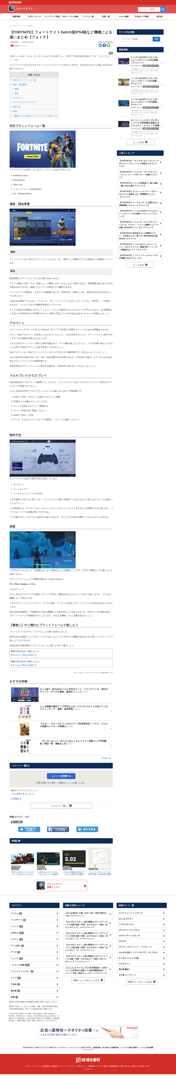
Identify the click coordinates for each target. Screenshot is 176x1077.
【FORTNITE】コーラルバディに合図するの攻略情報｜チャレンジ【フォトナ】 (138, 203)
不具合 (15, 984)
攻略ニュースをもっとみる (86, 980)
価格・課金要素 (20, 84)
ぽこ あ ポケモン (126, 919)
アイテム (16, 913)
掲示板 (159, 16)
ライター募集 (102, 1066)
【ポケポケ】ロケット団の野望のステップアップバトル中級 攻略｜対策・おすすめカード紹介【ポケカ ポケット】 (86, 936)
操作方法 (17, 107)
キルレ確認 (124, 16)
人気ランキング (34, 16)
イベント (16, 926)
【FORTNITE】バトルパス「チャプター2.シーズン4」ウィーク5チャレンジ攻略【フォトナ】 (138, 174)
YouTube (140, 1066)
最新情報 (16, 16)
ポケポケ (123, 941)
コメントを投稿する (61, 776)
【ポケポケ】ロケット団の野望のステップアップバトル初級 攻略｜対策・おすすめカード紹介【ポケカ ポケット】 (86, 924)
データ (15, 952)
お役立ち (17, 933)
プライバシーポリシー (67, 1066)
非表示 (36, 75)
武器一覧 (106, 16)
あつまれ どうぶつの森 (129, 958)
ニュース (16, 958)
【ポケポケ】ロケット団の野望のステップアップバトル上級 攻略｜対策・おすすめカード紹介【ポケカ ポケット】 (86, 947)
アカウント (18, 98)
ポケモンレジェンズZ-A (129, 930)
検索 (163, 9)
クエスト (16, 939)
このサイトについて (32, 1066)
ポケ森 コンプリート (128, 975)
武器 (14, 997)
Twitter (133, 1066)
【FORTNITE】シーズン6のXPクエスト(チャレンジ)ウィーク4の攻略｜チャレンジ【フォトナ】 (138, 213)
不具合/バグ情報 (142, 16)
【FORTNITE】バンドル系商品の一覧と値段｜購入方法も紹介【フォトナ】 (138, 184)
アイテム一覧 (88, 16)
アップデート (18, 920)
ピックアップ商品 (52, 16)
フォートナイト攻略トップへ (54, 885)
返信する (17, 799)
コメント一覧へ (59, 805)
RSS (147, 1066)
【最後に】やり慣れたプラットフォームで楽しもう (35, 116)
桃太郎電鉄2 (124, 969)
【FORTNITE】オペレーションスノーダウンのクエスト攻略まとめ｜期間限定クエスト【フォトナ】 (138, 194)
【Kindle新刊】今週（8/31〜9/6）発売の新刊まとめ (86, 914)
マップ (15, 978)
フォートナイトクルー (22, 971)
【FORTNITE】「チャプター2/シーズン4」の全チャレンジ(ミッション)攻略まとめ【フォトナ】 (139, 163)
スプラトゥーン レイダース (130, 913)
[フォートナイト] (49, 12)
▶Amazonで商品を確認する (24, 655)
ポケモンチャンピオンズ (129, 935)
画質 (15, 111)
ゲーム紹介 (17, 822)
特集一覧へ (108, 758)
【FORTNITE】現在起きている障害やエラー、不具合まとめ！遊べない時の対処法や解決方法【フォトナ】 (138, 236)
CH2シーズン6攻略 (70, 16)
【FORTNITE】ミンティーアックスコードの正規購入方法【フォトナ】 (138, 256)
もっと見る (138, 142)
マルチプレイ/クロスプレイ (25, 102)
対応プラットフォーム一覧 (24, 80)
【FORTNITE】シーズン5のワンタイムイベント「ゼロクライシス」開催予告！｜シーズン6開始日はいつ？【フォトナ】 (138, 247)
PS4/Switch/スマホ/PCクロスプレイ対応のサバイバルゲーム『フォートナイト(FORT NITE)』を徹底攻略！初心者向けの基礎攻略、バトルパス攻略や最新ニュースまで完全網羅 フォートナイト (88, 1048)
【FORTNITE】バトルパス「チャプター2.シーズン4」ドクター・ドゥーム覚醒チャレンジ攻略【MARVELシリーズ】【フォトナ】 (139, 225)
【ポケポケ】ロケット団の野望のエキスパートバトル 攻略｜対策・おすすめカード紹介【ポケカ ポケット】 (86, 959)
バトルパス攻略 (20, 965)
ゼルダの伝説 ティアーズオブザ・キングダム (138, 952)
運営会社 (92, 1066)
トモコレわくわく (126, 924)
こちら (68, 783)
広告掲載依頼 (113, 1066)
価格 (16, 89)
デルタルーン (124, 964)
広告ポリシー (82, 1066)
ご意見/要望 (45, 1066)
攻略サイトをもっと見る (140, 982)
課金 (16, 93)
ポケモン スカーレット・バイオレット (135, 947)
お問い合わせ (125, 1066)
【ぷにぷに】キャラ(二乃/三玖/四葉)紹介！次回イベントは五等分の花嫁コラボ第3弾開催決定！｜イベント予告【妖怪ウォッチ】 (86, 970)
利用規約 (54, 1066)
